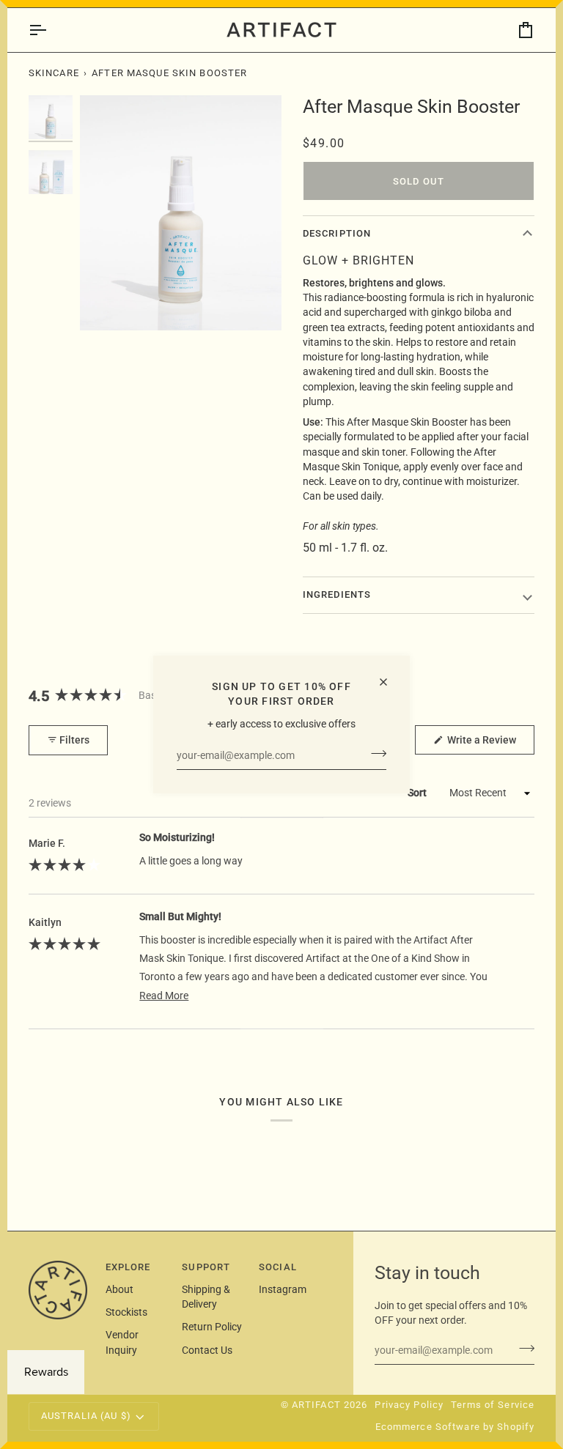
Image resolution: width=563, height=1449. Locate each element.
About (119, 1289)
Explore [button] (128, 1266)
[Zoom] (181, 212)
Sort (418, 792)
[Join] (374, 754)
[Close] (389, 682)
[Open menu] (51, 30)
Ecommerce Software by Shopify (455, 1426)
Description (337, 233)
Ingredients (337, 594)
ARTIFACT (316, 1404)
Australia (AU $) (86, 1415)
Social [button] (278, 1266)
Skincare (54, 72)
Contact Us (207, 1350)
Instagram (282, 1289)
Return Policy (212, 1327)
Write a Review (489, 744)
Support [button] (206, 1266)
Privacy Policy (409, 1404)
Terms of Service (492, 1404)
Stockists (126, 1312)
